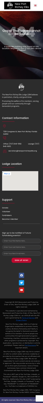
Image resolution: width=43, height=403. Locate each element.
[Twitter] (21, 282)
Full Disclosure (30, 345)
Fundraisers (7, 215)
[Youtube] (21, 290)
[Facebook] (21, 275)
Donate (5, 208)
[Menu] (35, 5)
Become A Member (10, 219)
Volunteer (6, 211)
